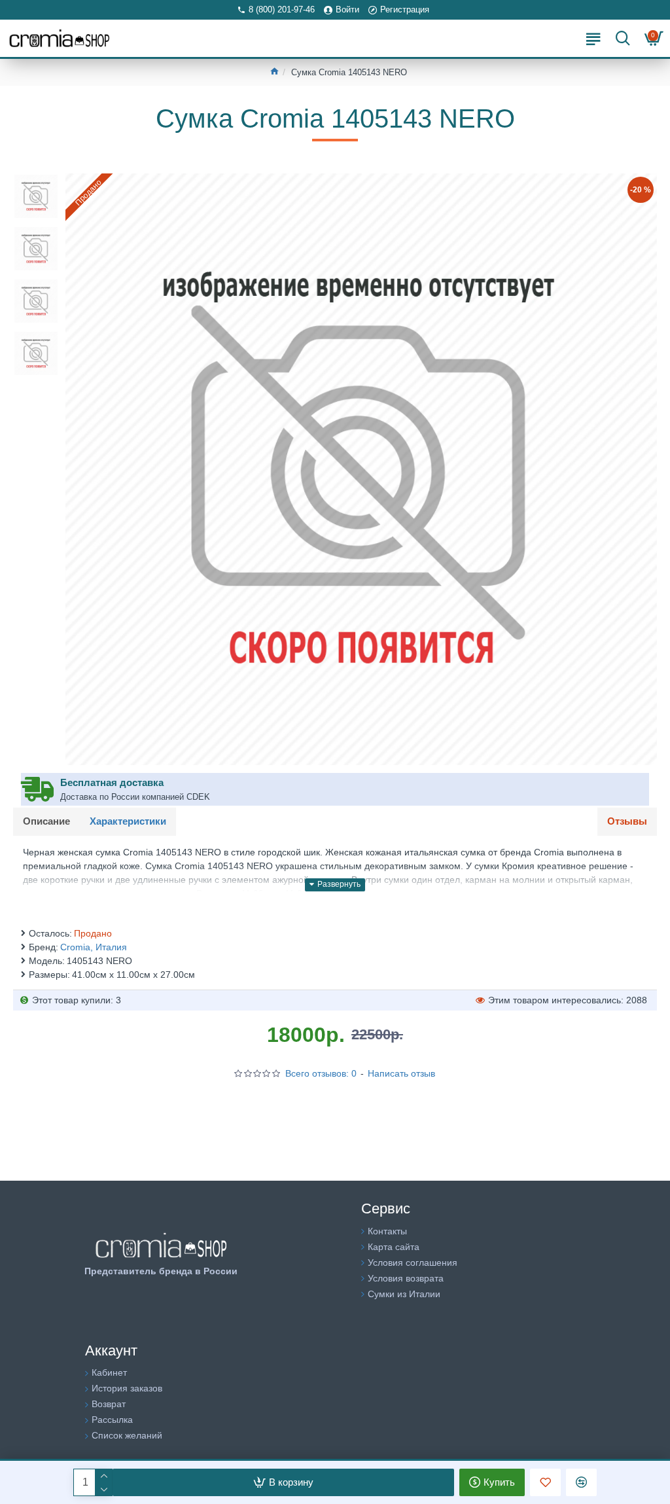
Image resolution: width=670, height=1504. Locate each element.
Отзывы (627, 821)
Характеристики (128, 821)
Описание (46, 821)
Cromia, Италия (93, 947)
